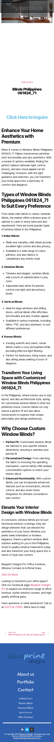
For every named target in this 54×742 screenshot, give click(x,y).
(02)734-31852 (13, 607)
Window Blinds (25, 703)
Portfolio (25, 682)
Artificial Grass (26, 698)
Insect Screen (25, 712)
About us (25, 674)
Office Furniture (25, 717)
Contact (25, 689)
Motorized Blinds (26, 708)
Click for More (9, 574)
